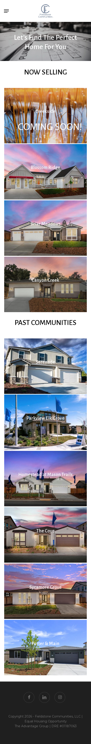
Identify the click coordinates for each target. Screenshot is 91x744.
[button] (6, 11)
